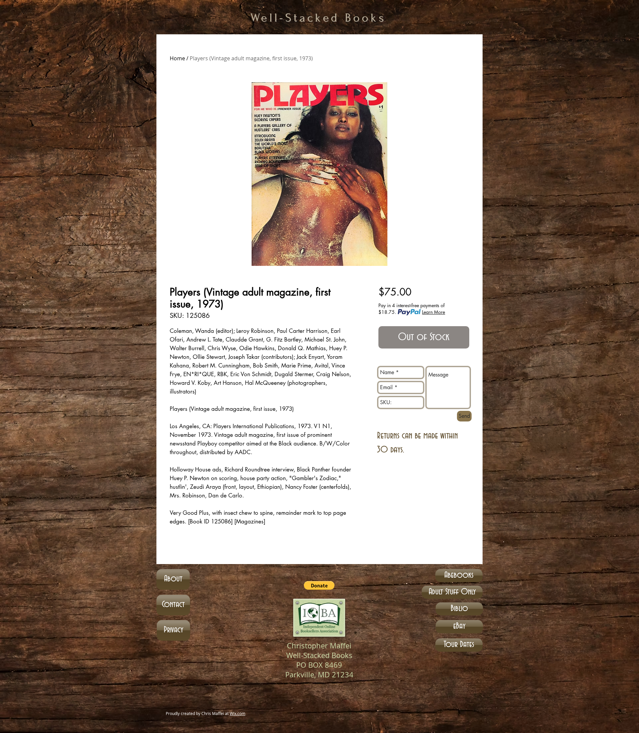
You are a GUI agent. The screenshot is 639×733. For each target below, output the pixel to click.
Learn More (433, 312)
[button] (319, 585)
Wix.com (237, 713)
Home (177, 58)
